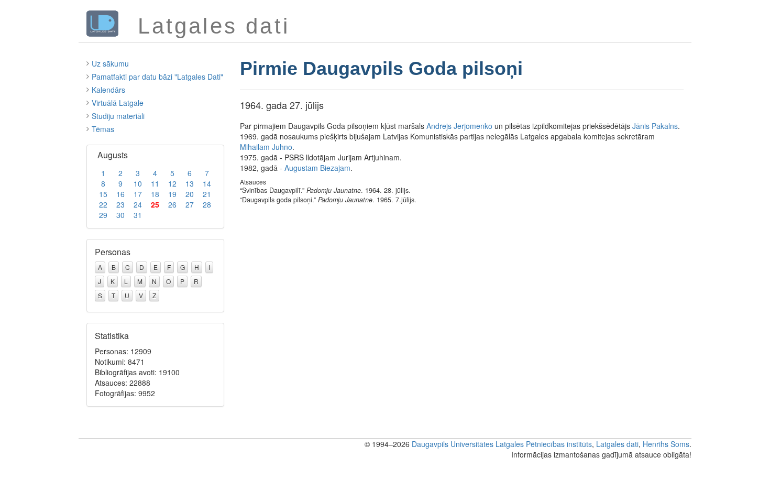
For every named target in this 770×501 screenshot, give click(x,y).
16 (120, 194)
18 (155, 194)
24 (138, 204)
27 (189, 204)
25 (155, 204)
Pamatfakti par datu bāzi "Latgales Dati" (157, 76)
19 (172, 194)
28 (207, 204)
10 (138, 183)
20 (189, 194)
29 (103, 215)
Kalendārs (108, 89)
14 (207, 183)
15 (103, 194)
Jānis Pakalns (655, 126)
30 (120, 215)
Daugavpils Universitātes (452, 444)
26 (172, 204)
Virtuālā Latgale (118, 102)
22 (103, 204)
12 (172, 183)
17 (138, 194)
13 (189, 183)
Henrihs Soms (666, 444)
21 (207, 194)
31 (138, 215)
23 (120, 204)
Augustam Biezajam (317, 167)
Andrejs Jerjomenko (459, 126)
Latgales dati (617, 444)
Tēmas (103, 129)
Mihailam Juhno (266, 146)
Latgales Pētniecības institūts (544, 444)
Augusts (112, 155)
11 (155, 183)
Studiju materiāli (118, 116)
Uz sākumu (110, 63)
